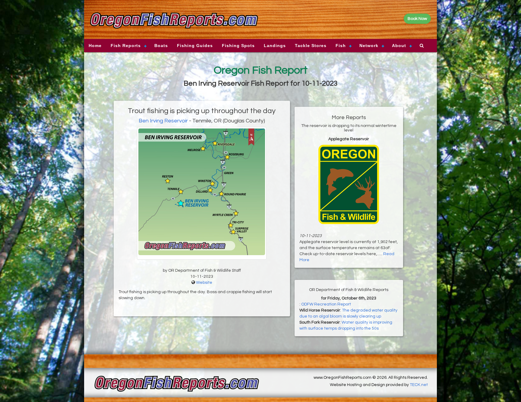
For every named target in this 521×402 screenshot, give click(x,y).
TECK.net (419, 385)
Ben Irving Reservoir (163, 121)
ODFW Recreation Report (326, 304)
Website (204, 282)
